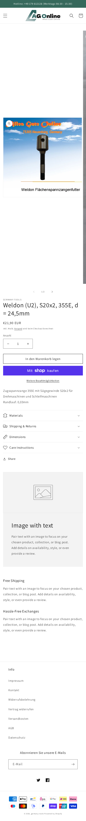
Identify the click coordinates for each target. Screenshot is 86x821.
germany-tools (37, 813)
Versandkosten (18, 719)
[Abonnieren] (72, 764)
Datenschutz (16, 737)
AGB (11, 728)
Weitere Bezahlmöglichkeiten (43, 380)
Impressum (16, 681)
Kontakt (13, 690)
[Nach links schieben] (33, 291)
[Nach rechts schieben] (52, 291)
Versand (18, 328)
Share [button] (12, 459)
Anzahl (7, 335)
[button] (5, 15)
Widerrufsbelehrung (21, 699)
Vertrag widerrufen (21, 709)
